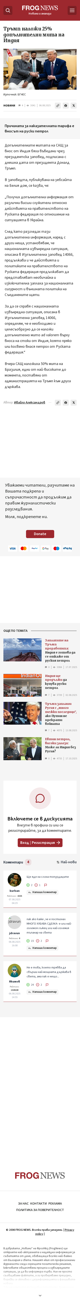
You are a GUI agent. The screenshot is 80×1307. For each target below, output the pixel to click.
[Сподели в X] (74, 106)
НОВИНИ (9, 106)
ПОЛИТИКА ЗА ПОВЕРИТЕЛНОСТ (40, 1210)
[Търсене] (7, 10)
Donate (40, 534)
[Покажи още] (40, 1295)
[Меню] (72, 10)
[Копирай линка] (58, 106)
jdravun (14, 933)
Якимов (14, 982)
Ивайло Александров (29, 402)
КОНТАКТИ (38, 1203)
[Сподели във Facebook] (66, 106)
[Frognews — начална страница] (40, 1175)
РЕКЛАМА (55, 1203)
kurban (15, 891)
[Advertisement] (40, 1086)
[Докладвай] (46, 885)
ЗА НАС (23, 1203)
